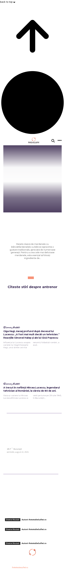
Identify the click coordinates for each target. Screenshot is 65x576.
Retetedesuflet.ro (20, 567)
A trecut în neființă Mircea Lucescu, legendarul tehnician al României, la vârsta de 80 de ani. (31, 389)
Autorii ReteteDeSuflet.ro (34, 519)
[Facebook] (9, 457)
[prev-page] (29, 278)
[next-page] (32, 278)
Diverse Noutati (32, 219)
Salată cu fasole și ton (14, 525)
